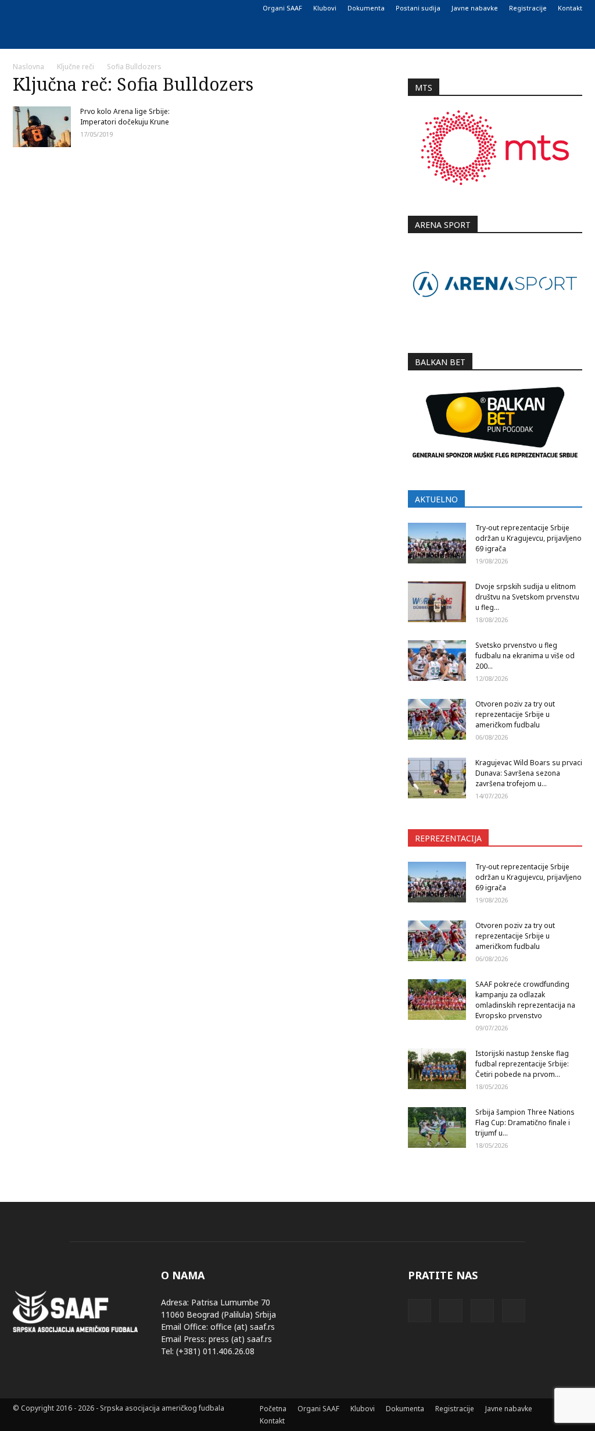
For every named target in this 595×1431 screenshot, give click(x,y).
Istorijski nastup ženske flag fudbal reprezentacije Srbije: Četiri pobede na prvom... (522, 1063)
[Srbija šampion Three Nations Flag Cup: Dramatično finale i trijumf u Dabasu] (437, 1127)
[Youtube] (79, 8)
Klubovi (324, 7)
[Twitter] (60, 8)
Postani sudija (418, 7)
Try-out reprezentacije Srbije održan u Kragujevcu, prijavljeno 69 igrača (528, 538)
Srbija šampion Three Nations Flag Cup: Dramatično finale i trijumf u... (525, 1122)
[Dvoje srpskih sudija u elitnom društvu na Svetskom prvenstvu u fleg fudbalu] (437, 601)
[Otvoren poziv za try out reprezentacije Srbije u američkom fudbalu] (437, 719)
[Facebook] (21, 8)
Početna (273, 1409)
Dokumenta (366, 7)
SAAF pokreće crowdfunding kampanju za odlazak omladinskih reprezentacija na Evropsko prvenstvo (525, 999)
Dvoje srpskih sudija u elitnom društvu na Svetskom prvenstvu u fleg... (527, 596)
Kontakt (570, 7)
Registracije (528, 7)
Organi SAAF (282, 7)
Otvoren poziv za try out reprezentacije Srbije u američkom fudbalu (515, 714)
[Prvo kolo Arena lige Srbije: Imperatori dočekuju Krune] (42, 126)
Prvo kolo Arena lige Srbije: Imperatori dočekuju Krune (125, 116)
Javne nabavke (474, 7)
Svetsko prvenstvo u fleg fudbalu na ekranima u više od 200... (525, 655)
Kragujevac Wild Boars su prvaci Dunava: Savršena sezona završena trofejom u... (528, 773)
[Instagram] (40, 8)
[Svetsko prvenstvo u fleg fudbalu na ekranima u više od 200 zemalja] (437, 660)
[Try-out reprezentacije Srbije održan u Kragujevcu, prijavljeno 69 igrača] (437, 543)
